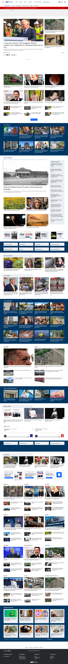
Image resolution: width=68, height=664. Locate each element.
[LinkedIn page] (10, 650)
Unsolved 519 (37, 244)
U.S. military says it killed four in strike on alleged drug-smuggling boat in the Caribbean (54, 371)
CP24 (35, 656)
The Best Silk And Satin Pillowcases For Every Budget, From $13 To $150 (10, 634)
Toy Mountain (36, 5)
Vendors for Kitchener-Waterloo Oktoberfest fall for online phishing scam (57, 312)
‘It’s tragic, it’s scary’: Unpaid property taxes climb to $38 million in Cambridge (10, 340)
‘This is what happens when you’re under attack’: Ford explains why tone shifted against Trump (26, 136)
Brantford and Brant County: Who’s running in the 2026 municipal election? (57, 399)
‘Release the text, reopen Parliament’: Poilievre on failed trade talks (16, 533)
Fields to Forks (23, 443)
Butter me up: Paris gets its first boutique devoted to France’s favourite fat (57, 569)
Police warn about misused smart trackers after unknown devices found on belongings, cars (25, 340)
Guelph (24, 5)
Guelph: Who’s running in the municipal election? (40, 399)
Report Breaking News (55, 249)
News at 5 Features (8, 244)
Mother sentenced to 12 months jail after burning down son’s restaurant (10, 326)
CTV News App (35, 647)
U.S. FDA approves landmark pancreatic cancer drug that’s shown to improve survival (54, 529)
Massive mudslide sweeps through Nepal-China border (57, 151)
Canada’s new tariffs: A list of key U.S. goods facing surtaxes (33, 420)
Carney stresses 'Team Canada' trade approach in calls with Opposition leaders (13, 529)
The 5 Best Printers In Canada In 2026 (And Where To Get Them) (57, 634)
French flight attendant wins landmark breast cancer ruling (57, 538)
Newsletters (41, 647)
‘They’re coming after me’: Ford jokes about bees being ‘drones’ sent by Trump (56, 136)
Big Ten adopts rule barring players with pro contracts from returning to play (16, 600)
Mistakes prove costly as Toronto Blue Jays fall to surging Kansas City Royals (13, 590)
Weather (13, 5)
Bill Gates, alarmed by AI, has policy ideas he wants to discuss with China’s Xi (16, 564)
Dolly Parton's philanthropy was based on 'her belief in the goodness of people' (37, 569)
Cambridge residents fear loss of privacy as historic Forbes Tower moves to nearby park (56, 340)
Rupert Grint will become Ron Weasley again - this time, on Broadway (36, 564)
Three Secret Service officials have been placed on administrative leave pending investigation (54, 378)
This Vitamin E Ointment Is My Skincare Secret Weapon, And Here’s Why (41, 634)
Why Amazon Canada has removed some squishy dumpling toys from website (16, 113)
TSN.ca (36, 658)
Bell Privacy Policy (22, 656)
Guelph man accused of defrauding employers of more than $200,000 (16, 508)
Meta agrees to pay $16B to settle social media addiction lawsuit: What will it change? (41, 151)
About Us (26, 647)
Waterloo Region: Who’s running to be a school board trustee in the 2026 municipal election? (26, 399)
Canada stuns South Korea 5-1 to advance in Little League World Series (16, 594)
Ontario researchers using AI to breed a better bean (56, 326)
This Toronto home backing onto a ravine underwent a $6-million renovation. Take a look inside (10, 466)
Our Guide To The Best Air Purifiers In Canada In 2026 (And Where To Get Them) (25, 619)
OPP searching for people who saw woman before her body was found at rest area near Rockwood (26, 326)
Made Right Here (38, 249)
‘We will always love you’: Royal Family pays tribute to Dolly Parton (57, 293)
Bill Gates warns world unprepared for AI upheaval (12, 559)
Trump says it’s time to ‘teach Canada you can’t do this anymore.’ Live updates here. (54, 498)
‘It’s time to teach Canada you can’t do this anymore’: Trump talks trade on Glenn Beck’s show (11, 293)
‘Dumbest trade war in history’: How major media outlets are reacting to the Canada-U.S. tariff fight (13, 421)
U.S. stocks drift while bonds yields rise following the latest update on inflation (37, 533)
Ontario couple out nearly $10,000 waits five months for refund (32, 270)
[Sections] (3, 2)
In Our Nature (7, 443)
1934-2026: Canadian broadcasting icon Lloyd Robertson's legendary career (12, 228)
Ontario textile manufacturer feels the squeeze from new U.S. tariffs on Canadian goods (58, 113)
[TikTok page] (6, 650)
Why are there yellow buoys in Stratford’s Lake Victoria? (40, 340)
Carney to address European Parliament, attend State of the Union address (16, 539)
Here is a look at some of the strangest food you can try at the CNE (41, 466)
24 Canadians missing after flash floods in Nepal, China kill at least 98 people (48, 367)
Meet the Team (18, 5)
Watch (27, 5)
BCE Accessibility (6, 656)
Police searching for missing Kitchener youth (54, 102)
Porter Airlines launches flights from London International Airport (33, 498)
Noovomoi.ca (52, 657)
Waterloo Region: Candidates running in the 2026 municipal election (9, 399)
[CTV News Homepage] (9, 2)
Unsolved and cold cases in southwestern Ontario (36, 210)
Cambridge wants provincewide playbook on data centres (10, 151)
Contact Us (31, 647)
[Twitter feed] (4, 650)
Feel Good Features (8, 249)
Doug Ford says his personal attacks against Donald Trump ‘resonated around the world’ (57, 502)
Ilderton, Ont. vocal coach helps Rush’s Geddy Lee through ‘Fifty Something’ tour (37, 508)
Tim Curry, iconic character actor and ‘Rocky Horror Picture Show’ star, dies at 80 (33, 559)
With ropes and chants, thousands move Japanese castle (53, 559)
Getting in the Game (55, 244)
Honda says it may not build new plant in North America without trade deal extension (37, 594)
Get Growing (22, 244)
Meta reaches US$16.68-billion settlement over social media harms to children (36, 539)
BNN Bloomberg (37, 657)
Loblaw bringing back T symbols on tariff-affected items (32, 529)
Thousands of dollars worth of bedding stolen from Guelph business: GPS (36, 107)
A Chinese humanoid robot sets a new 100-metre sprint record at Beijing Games (17, 569)
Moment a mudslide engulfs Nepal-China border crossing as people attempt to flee (41, 136)
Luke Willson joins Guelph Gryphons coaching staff (36, 113)
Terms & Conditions (22, 657)
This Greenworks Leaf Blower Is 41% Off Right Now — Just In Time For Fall (10, 619)
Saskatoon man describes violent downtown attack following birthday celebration (17, 367)
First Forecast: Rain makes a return (11, 135)
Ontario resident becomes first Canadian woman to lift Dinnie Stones (41, 312)
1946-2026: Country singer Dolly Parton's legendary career (52, 420)
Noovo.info (52, 656)
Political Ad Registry (22, 658)
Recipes (21, 249)
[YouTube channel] (8, 650)
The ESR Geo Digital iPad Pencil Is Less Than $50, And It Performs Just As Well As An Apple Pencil (57, 620)
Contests (31, 5)
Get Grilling (37, 443)
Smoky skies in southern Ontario (33, 227)
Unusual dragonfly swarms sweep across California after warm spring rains (58, 599)
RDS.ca (51, 658)
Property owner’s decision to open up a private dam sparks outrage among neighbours (26, 312)
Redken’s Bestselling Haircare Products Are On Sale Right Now (41, 619)
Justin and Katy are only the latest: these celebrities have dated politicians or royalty (57, 466)
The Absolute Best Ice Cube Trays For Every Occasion (25, 634)
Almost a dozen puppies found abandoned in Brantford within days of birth (41, 326)
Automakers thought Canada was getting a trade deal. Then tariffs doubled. (32, 590)
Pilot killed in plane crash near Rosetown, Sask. (22, 370)
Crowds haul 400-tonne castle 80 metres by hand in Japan (25, 151)
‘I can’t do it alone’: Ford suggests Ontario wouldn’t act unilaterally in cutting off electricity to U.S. (23, 45)
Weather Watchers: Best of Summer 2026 (12, 210)
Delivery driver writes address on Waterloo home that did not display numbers (11, 312)
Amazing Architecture (55, 443)
